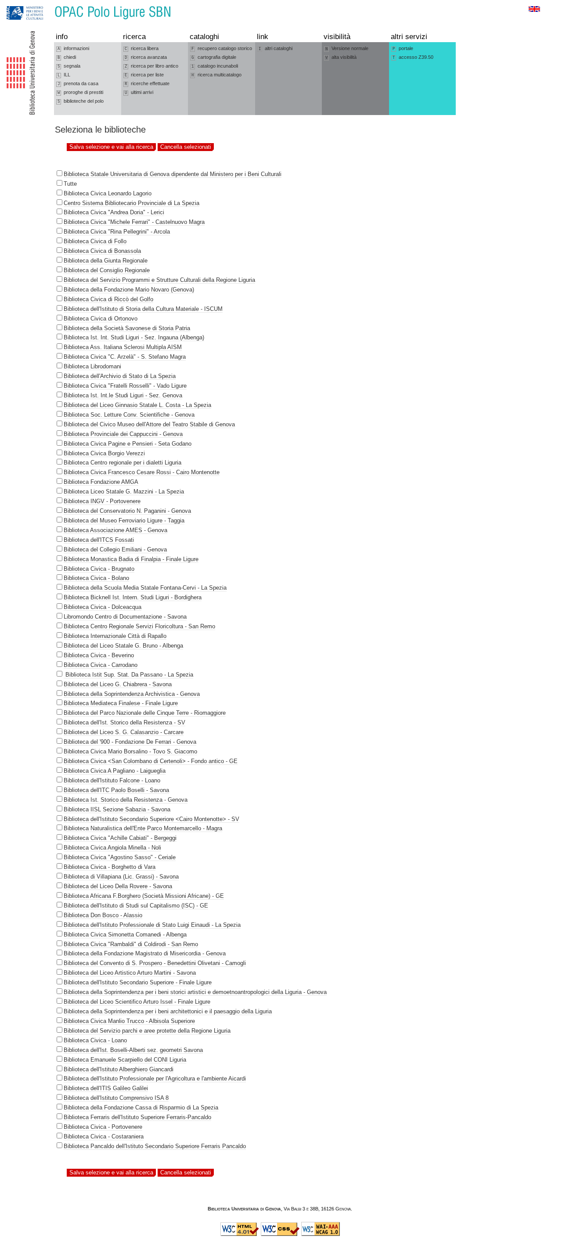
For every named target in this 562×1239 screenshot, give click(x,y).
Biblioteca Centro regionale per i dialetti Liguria (122, 462)
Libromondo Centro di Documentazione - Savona (125, 616)
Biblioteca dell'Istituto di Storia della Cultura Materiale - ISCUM (143, 309)
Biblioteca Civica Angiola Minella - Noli (112, 847)
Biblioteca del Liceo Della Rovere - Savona (118, 886)
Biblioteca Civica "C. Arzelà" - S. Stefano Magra (125, 356)
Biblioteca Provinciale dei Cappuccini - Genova (123, 434)
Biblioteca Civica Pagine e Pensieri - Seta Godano (127, 443)
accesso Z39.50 (413, 57)
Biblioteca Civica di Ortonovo (100, 318)
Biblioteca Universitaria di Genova (244, 1208)
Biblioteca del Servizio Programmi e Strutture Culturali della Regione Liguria (159, 280)
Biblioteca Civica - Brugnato (99, 568)
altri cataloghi (275, 48)
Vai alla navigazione (16, 4)
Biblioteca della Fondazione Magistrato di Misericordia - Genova (145, 953)
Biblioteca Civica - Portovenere (103, 1127)
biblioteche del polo (81, 101)
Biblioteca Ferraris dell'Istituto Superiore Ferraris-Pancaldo (137, 1117)
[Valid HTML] (239, 1234)
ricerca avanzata (146, 57)
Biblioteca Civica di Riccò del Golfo (108, 299)
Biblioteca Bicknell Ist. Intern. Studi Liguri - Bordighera (133, 597)
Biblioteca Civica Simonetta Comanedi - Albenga (125, 934)
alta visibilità (341, 57)
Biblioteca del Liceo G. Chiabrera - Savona (118, 684)
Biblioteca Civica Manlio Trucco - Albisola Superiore (129, 1021)
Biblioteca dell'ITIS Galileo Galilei (106, 1088)
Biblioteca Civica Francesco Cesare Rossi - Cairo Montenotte (142, 472)
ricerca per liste (144, 75)
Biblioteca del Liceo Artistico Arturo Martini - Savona (130, 972)
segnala (69, 66)
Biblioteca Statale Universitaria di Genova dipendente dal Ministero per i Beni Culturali (172, 174)
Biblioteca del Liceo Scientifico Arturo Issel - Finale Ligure (137, 1001)
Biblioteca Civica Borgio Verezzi (104, 453)
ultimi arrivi (139, 92)
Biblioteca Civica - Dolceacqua (102, 607)
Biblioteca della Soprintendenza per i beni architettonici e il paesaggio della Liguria (168, 1011)
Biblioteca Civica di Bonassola (102, 251)
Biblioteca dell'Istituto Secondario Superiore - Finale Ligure (138, 982)
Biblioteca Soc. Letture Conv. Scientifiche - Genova (129, 414)
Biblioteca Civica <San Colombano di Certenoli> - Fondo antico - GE (151, 761)
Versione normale (346, 48)
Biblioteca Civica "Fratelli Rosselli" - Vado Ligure (125, 385)
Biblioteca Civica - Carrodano (100, 665)
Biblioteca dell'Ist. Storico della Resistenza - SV (124, 722)
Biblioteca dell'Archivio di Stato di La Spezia (120, 376)
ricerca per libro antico (151, 66)
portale (403, 48)
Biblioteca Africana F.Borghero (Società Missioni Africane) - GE (144, 896)
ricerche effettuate (147, 83)
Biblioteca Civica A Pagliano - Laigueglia (115, 770)
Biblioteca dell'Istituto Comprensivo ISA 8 (116, 1098)
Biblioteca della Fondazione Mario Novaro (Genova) (129, 289)
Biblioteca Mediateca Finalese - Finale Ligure (121, 703)
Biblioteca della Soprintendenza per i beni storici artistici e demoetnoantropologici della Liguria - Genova (195, 992)
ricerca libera (142, 48)
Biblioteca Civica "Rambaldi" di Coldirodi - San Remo (131, 944)
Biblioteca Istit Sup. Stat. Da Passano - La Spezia (128, 674)
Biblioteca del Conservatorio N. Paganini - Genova (127, 511)
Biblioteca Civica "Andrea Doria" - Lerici (114, 212)
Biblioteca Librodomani (92, 366)
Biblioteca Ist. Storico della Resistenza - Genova (125, 799)
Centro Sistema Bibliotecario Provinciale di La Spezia (131, 203)
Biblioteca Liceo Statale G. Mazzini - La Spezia (124, 491)
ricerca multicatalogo (216, 75)
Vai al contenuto (47, 4)
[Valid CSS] (280, 1234)
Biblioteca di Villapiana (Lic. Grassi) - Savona (121, 876)
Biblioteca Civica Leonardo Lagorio (107, 193)
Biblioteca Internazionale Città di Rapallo (115, 636)
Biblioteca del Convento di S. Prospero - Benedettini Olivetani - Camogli (155, 963)
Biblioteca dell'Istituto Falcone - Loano (112, 780)
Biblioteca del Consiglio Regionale (107, 270)
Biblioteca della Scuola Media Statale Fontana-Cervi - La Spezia (145, 587)
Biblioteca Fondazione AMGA (101, 482)
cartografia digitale (213, 57)
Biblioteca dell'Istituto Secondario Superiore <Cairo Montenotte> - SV (151, 819)
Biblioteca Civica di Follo (95, 241)
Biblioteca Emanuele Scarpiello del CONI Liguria (125, 1059)
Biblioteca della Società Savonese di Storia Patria (127, 328)
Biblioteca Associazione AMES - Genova (115, 530)
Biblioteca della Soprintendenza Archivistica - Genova (132, 694)
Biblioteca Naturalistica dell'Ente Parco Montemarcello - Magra (143, 828)
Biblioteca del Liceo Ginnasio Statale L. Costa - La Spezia (137, 405)
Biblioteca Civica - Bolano (96, 578)
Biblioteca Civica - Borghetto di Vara (109, 867)
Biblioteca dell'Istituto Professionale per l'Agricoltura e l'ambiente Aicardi (155, 1078)
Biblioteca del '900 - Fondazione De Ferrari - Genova (130, 741)
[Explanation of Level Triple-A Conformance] (320, 1234)
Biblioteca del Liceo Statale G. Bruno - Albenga (123, 645)
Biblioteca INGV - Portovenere (102, 501)
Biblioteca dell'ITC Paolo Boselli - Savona (116, 790)
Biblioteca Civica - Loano (95, 1040)
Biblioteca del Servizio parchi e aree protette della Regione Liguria (147, 1030)
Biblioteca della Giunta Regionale (106, 260)
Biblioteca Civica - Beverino (99, 655)
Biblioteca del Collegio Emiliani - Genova (115, 549)
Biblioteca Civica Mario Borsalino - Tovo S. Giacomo (130, 751)
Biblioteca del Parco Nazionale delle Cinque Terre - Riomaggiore (145, 713)
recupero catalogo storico (221, 48)
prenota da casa (78, 83)
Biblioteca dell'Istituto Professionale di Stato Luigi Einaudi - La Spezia (152, 925)
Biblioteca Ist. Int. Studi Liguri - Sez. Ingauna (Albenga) (134, 337)
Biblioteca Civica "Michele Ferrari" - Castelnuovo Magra (134, 222)
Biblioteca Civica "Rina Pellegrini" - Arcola (117, 231)
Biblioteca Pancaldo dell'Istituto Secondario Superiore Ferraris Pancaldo (155, 1146)
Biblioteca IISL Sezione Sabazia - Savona (117, 809)
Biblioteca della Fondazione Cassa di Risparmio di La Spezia (141, 1107)
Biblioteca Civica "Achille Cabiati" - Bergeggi (120, 838)
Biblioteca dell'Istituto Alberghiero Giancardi (118, 1069)
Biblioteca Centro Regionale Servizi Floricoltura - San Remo (139, 626)
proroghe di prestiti (80, 92)
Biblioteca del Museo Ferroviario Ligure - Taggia (124, 520)
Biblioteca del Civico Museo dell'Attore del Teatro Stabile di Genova (149, 424)
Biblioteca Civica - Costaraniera (104, 1136)
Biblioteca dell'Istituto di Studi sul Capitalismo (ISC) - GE (136, 905)
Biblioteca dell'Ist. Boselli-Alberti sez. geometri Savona (133, 1050)
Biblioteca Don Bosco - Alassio (103, 915)
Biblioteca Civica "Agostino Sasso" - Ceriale (120, 857)
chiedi (67, 57)
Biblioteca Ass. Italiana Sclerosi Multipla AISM (123, 347)
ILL (64, 75)
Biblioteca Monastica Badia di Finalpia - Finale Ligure (131, 559)
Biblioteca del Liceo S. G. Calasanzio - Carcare (124, 732)
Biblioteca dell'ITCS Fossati (99, 540)
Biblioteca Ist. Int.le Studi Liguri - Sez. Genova (123, 395)
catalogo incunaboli (214, 66)
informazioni (73, 48)
